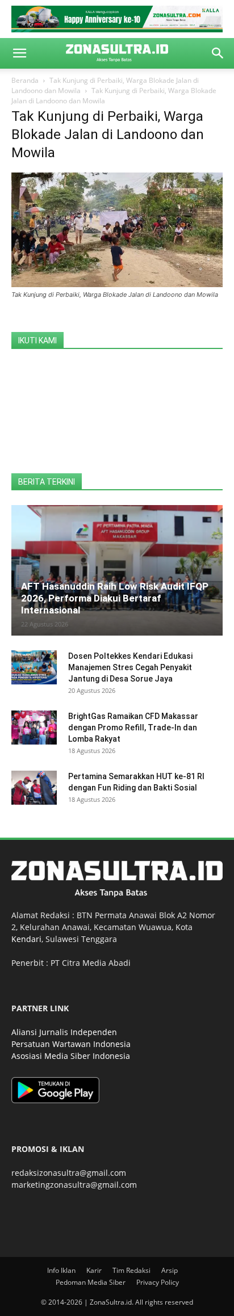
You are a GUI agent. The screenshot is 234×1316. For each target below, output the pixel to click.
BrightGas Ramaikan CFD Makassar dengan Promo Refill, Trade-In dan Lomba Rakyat (133, 727)
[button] (19, 53)
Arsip (169, 1270)
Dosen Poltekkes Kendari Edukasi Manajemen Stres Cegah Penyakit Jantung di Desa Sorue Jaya (130, 667)
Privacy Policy (157, 1282)
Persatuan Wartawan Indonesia (71, 1043)
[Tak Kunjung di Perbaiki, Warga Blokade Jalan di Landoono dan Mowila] (117, 284)
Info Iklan (61, 1270)
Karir (94, 1270)
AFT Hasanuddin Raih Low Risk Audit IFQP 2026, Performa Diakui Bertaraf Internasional (114, 598)
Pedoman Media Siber (91, 1282)
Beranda (25, 80)
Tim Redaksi (131, 1270)
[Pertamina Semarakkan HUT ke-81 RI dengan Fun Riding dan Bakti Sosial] (34, 788)
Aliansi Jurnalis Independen (64, 1032)
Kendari (26, 939)
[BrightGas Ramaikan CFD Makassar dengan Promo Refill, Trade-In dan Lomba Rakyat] (34, 727)
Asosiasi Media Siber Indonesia (70, 1055)
